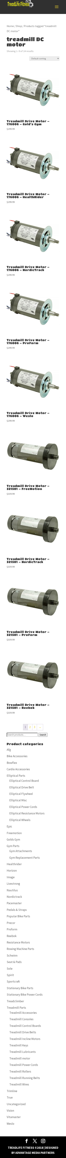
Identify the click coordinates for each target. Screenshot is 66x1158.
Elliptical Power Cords (23, 807)
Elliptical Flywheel (21, 794)
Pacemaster (14, 903)
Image (11, 877)
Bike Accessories (17, 756)
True (10, 1097)
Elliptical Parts (16, 776)
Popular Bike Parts (18, 916)
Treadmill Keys (18, 1045)
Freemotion (14, 833)
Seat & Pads (14, 962)
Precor (11, 923)
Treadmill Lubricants (22, 1052)
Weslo (10, 1124)
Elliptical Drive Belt (21, 787)
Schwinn (12, 955)
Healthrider (14, 864)
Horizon (12, 870)
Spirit (10, 975)
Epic (9, 826)
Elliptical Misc (18, 800)
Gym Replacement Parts (24, 858)
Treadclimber (15, 1001)
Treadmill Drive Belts (22, 1032)
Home (10, 26)
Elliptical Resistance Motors (27, 813)
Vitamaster (14, 1117)
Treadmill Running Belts (24, 1078)
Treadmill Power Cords (23, 1065)
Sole (9, 968)
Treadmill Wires (19, 1084)
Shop (19, 26)
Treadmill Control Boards (25, 1026)
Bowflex (12, 763)
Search (43, 734)
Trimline (12, 1091)
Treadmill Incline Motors (24, 1039)
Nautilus (12, 890)
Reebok (12, 936)
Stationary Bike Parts (20, 988)
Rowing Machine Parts (20, 949)
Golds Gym (13, 839)
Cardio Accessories (18, 769)
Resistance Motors (18, 942)
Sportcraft (13, 981)
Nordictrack (14, 897)
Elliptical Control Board (24, 781)
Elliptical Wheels (19, 820)
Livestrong (13, 884)
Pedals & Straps (17, 910)
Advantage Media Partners (35, 1153)
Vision (10, 1110)
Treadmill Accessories (23, 1013)
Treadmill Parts (16, 1008)
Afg (9, 750)
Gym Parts (13, 846)
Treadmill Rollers (20, 1071)
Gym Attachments (20, 851)
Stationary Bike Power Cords (25, 994)
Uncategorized (16, 1104)
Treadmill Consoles (21, 1019)
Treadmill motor (19, 1058)
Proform (12, 929)
